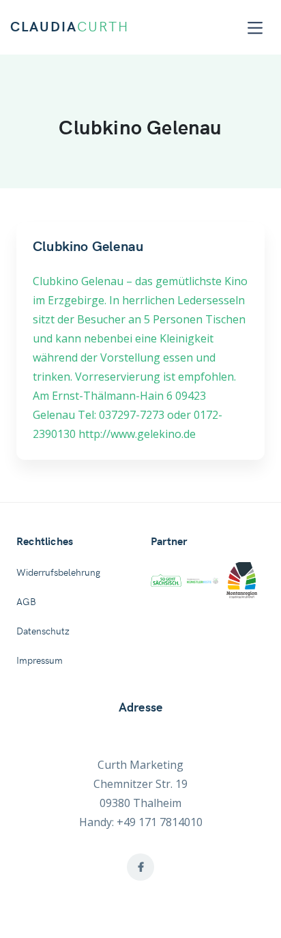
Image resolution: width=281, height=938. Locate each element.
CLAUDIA (69, 27)
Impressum (39, 661)
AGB (26, 602)
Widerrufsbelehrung (58, 573)
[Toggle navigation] (255, 28)
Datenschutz (43, 631)
